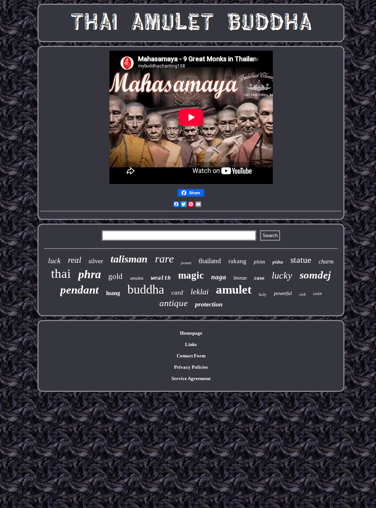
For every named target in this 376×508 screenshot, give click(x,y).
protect (186, 263)
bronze (240, 278)
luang (113, 293)
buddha (145, 289)
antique (173, 303)
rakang (237, 261)
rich (302, 294)
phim (259, 262)
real (74, 260)
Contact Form (191, 355)
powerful (283, 293)
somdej (315, 275)
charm (326, 261)
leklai (200, 291)
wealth (161, 278)
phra (89, 274)
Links (191, 344)
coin (317, 293)
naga (218, 277)
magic (191, 275)
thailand (210, 261)
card (177, 292)
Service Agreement (190, 378)
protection (209, 304)
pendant (79, 289)
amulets (137, 278)
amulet (234, 289)
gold (115, 276)
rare (164, 259)
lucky (282, 275)
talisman (129, 259)
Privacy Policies (191, 367)
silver (95, 261)
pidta (277, 262)
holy (263, 294)
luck (54, 261)
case (259, 278)
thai (61, 273)
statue (300, 260)
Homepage (191, 333)
